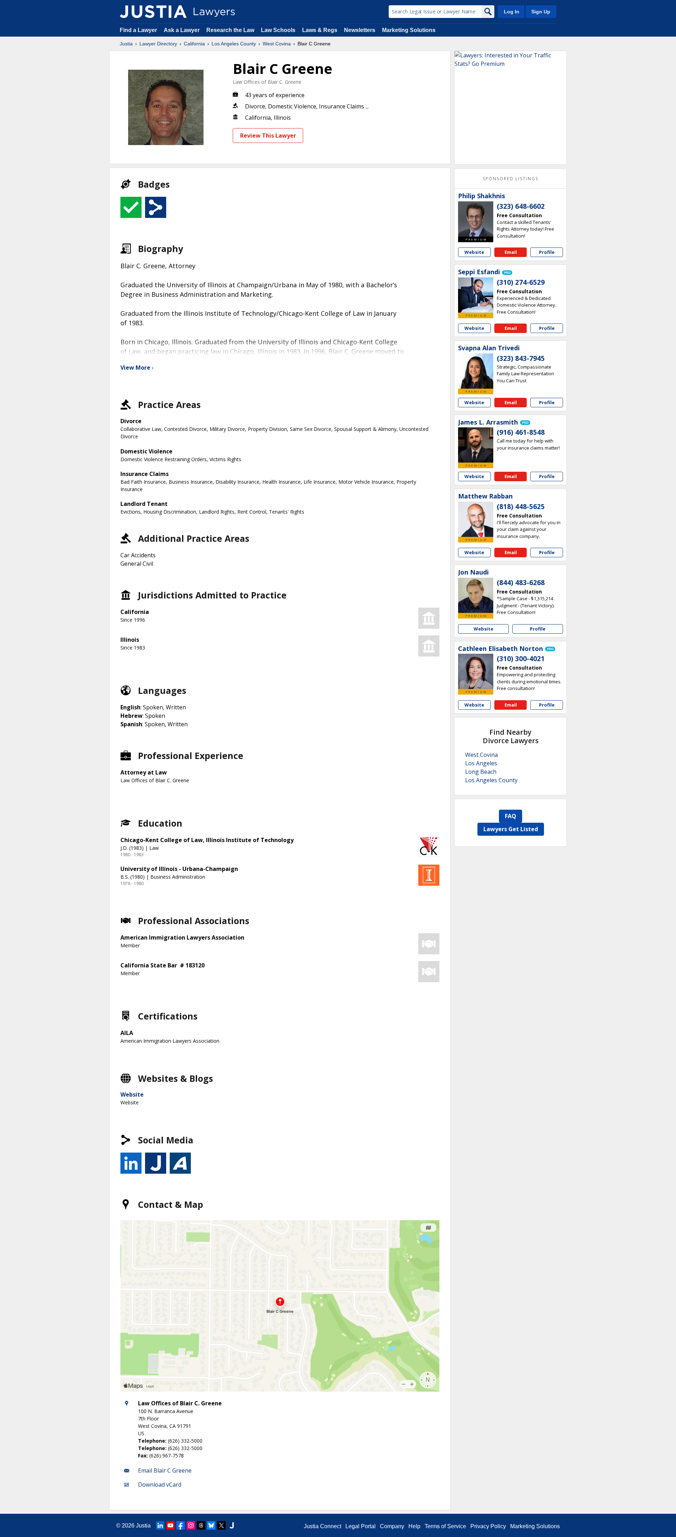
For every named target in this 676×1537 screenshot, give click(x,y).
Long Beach (480, 772)
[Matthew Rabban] (475, 519)
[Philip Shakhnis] (475, 219)
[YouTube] (170, 1525)
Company (392, 1526)
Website (132, 1094)
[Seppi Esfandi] (475, 295)
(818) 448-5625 (521, 506)
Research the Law (230, 30)
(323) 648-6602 (521, 206)
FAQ (510, 816)
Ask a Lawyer (182, 30)
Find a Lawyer (138, 30)
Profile (547, 252)
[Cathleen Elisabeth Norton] (475, 671)
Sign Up (540, 11)
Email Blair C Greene (165, 1470)
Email (511, 252)
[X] (221, 1525)
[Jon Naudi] (475, 595)
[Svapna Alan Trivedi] (475, 371)
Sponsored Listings (510, 179)
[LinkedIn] (160, 1525)
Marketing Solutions (409, 30)
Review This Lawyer (268, 135)
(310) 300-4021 (521, 658)
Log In (511, 11)
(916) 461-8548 (521, 432)
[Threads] (201, 1525)
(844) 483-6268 (521, 582)
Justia (126, 43)
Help (414, 1526)
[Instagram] (191, 1525)
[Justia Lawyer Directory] (153, 11)
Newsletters (359, 30)
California (194, 43)
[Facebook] (180, 1525)
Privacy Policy (488, 1526)
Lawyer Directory (158, 43)
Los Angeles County (234, 43)
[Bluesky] (211, 1525)
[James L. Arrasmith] (475, 445)
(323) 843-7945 (521, 358)
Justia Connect (322, 1526)
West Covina (277, 43)
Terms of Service (445, 1526)
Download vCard (159, 1484)
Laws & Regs (319, 30)
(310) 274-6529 (521, 282)
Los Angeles (481, 763)
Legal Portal (360, 1526)
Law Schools (278, 30)
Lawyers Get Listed (510, 829)
